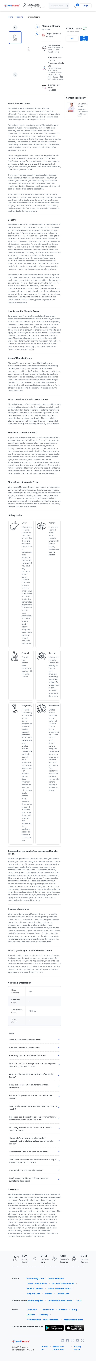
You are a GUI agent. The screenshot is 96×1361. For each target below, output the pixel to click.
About (15, 1309)
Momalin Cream (33, 17)
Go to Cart (84, 38)
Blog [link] (74, 1309)
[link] (11, 6)
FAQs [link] (79, 1300)
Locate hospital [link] (35, 1300)
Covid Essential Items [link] (59, 1288)
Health (15, 1278)
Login (85, 5)
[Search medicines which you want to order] (67, 5)
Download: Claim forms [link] (60, 1300)
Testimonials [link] (47, 1309)
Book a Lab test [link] (35, 1288)
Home (10, 17)
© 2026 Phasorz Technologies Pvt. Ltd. (23, 1348)
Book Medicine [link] (56, 1278)
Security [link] (44, 1314)
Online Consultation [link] (37, 1283)
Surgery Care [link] (33, 1293)
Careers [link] (31, 1314)
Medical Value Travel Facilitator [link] (43, 1319)
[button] (75, 5)
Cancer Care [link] (63, 1293)
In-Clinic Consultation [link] (63, 1283)
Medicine (19, 17)
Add (72, 38)
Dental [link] (48, 1293)
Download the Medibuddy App (27, 1326)
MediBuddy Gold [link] (35, 1278)
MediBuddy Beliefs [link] (73, 1319)
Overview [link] (32, 1309)
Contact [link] (63, 1309)
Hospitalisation (17, 1300)
